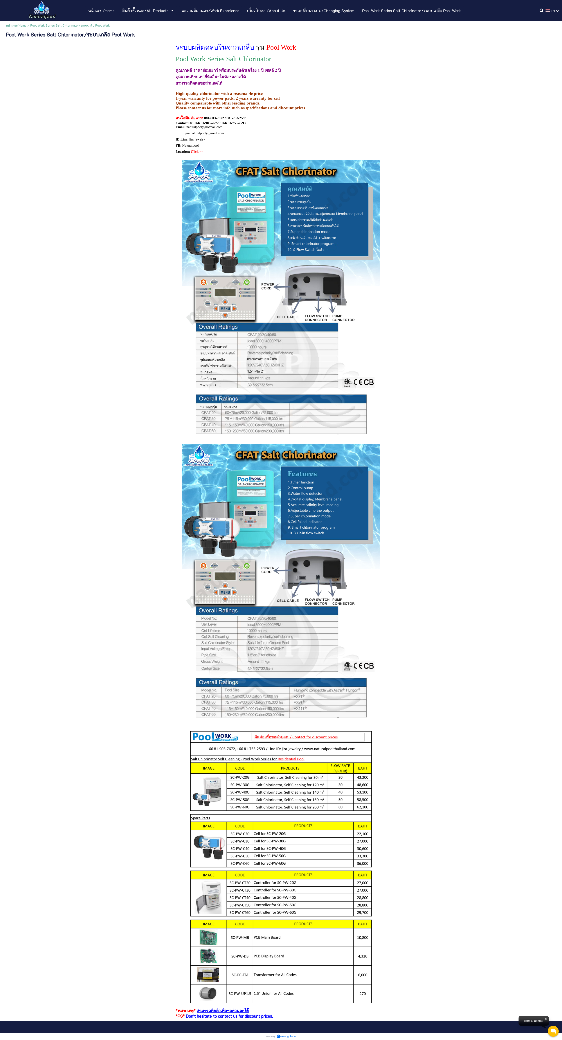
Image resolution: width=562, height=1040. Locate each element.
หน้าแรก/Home (16, 25)
